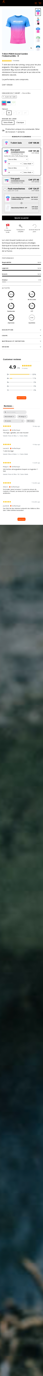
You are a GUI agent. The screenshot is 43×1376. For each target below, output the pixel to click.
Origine (5, 347)
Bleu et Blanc (9, 103)
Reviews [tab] (8, 406)
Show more (21, 519)
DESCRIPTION (7, 330)
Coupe (5, 335)
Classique (20, 122)
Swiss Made (8, 122)
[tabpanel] (21, 466)
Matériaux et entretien (13, 341)
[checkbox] (30, 421)
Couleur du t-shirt (16, 93)
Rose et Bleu (4, 103)
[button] (9, 97)
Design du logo (9, 119)
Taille (5, 109)
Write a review (22, 398)
